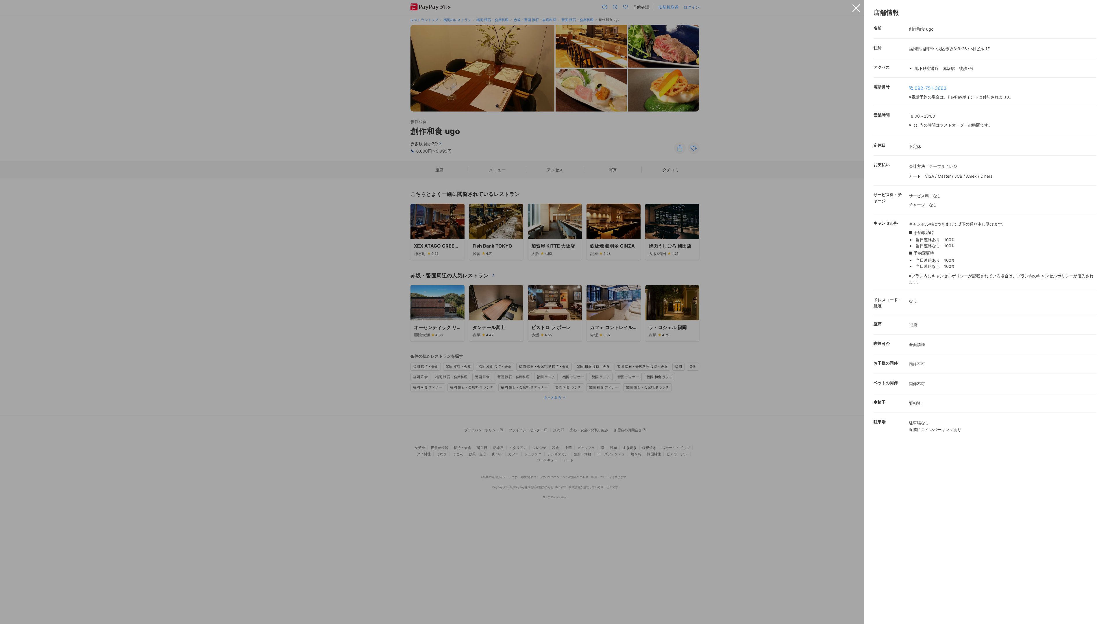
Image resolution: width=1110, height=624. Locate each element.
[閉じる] (856, 8)
